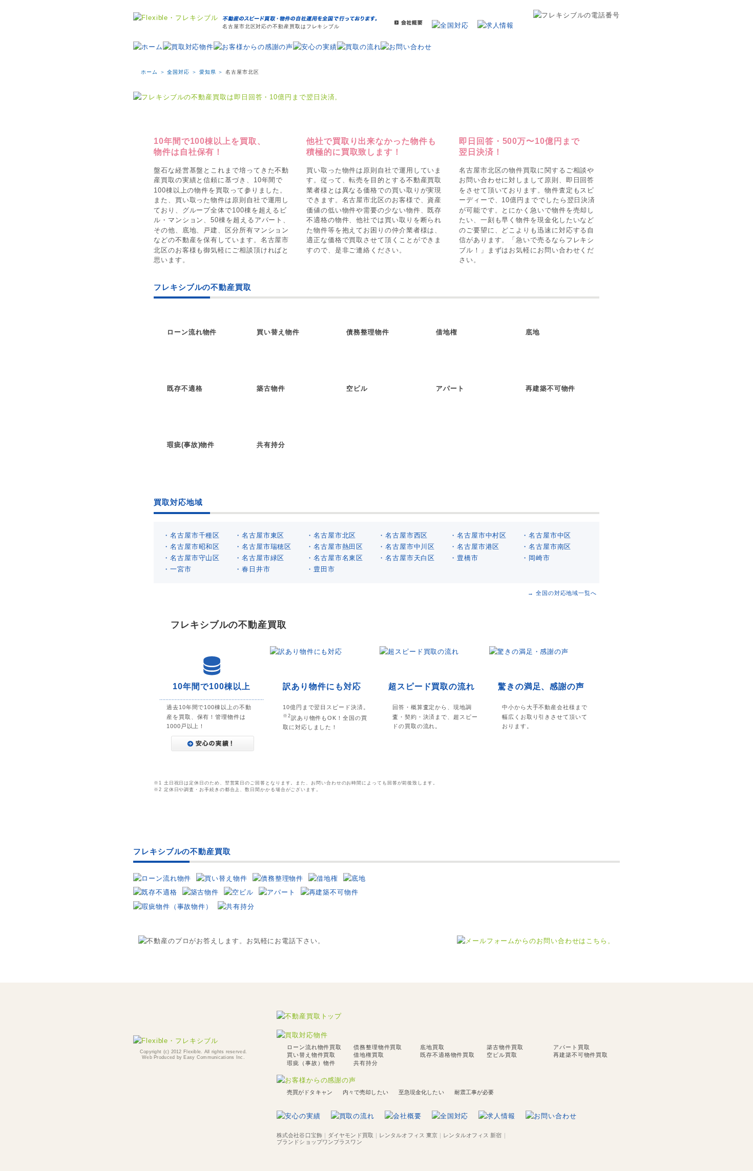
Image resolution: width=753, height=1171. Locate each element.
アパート (450, 388)
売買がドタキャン (309, 1092)
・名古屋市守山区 (191, 558)
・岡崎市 (535, 558)
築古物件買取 (505, 1047)
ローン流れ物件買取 (314, 1047)
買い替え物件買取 (311, 1055)
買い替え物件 (278, 332)
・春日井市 (252, 569)
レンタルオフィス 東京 (408, 1135)
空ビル (357, 388)
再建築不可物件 (550, 388)
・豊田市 (320, 569)
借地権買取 (368, 1055)
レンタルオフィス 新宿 (472, 1135)
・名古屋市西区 (403, 535)
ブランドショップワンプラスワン (319, 1142)
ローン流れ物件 (192, 332)
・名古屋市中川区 (406, 546)
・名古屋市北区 (331, 535)
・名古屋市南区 (546, 546)
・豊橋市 (464, 558)
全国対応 (178, 72)
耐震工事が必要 (474, 1092)
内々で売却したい (365, 1092)
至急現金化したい (421, 1092)
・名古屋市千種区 (191, 535)
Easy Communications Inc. (213, 1057)
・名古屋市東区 (259, 535)
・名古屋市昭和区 (191, 546)
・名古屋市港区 (474, 546)
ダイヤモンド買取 (350, 1135)
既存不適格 (185, 388)
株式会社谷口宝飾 (299, 1135)
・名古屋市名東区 (334, 558)
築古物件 (271, 388)
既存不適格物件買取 (447, 1055)
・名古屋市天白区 (406, 558)
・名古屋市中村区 (478, 535)
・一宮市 (177, 569)
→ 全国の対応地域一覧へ (562, 593)
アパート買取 (571, 1047)
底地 (533, 332)
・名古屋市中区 (546, 535)
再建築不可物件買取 (580, 1055)
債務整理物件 (367, 332)
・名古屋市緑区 (259, 558)
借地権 (446, 332)
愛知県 (207, 72)
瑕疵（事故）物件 (311, 1063)
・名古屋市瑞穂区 (263, 546)
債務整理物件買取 (377, 1047)
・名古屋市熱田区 (334, 546)
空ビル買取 (502, 1055)
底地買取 (432, 1047)
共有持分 (271, 445)
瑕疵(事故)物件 (191, 445)
